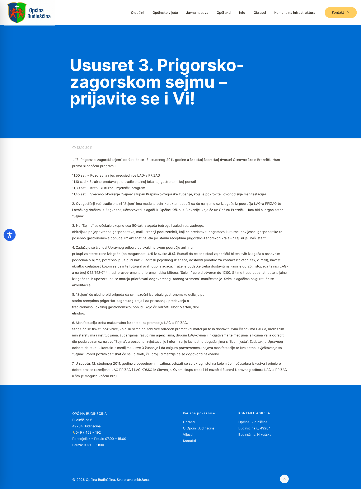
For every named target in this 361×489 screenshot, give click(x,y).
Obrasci (189, 422)
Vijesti (188, 434)
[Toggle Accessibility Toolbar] (9, 234)
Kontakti (189, 441)
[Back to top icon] (284, 479)
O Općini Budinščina (199, 428)
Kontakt (338, 12)
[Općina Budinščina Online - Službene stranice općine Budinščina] (29, 12)
